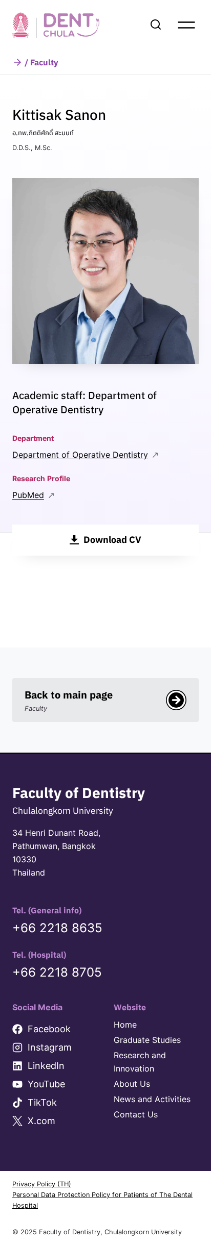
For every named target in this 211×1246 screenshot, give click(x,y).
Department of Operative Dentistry (80, 455)
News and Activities (152, 1099)
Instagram (50, 1047)
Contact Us (136, 1114)
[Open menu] (186, 25)
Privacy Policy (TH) (41, 1184)
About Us (132, 1084)
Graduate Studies (147, 1040)
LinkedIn (46, 1065)
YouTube (46, 1084)
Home (125, 1024)
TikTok (42, 1102)
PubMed (28, 495)
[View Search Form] (155, 25)
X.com (41, 1120)
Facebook (49, 1029)
